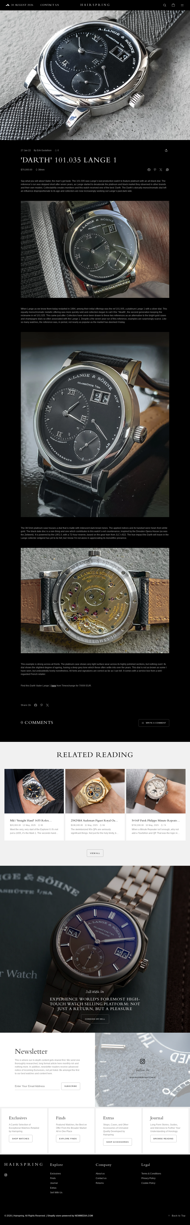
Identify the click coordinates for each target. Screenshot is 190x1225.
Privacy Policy (148, 1178)
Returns (100, 1183)
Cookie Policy (148, 1183)
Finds (53, 1178)
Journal (54, 1183)
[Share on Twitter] (160, 169)
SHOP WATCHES (20, 1139)
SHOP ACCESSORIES (117, 1142)
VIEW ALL (95, 853)
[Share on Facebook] (149, 169)
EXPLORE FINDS (68, 1139)
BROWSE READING (163, 1139)
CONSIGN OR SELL (95, 1019)
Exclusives (55, 1173)
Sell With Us (56, 1192)
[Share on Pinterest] (154, 169)
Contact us (101, 1178)
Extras (53, 1188)
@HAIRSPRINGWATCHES (142, 1077)
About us (100, 1173)
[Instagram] (5, 1175)
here (53, 685)
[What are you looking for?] (165, 5)
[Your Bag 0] (173, 5)
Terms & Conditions (151, 1173)
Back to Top (179, 1215)
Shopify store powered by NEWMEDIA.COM (70, 1215)
